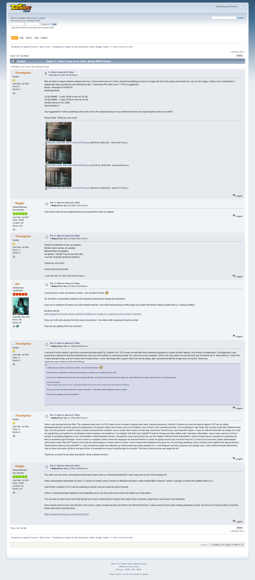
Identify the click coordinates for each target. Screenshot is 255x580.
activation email (33, 21)
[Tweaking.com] (17, 327)
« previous (234, 52)
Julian (105, 47)
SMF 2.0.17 (115, 564)
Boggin (99, 47)
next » (242, 52)
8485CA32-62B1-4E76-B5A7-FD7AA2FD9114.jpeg (68, 188)
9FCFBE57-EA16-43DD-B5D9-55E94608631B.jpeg (68, 165)
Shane (92, 47)
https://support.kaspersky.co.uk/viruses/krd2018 (66, 514)
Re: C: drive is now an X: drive (65, 202)
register (42, 18)
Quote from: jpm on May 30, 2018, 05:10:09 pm (64, 362)
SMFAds (122, 567)
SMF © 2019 (127, 564)
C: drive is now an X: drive (61, 72)
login (34, 18)
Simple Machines (140, 564)
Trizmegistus (23, 72)
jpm (17, 283)
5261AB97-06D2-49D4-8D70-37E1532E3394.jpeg (68, 143)
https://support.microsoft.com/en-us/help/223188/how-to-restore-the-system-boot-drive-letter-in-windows (93, 314)
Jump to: (204, 545)
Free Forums (134, 567)
